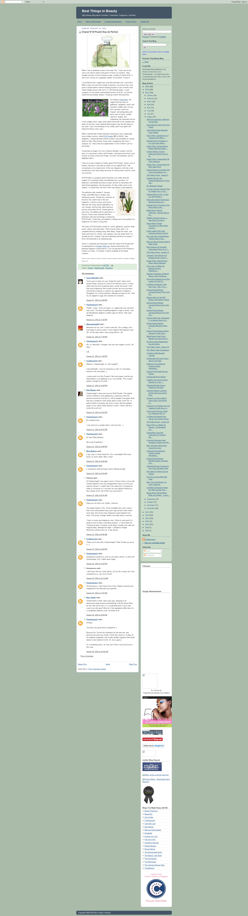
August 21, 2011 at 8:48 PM (96, 447)
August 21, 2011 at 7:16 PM (96, 320)
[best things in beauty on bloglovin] (153, 747)
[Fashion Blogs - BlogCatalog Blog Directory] (156, 782)
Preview (145, 37)
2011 (147, 93)
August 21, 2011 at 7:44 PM (96, 356)
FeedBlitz (162, 37)
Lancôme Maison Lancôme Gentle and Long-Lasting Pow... (157, 393)
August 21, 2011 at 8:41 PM (96, 412)
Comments (149, 555)
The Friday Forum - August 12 (158, 252)
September (151, 499)
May (149, 108)
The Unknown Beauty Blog (154, 865)
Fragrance (109, 268)
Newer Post (82, 664)
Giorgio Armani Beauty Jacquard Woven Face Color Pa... (158, 292)
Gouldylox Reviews (152, 843)
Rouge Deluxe (150, 849)
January (150, 95)
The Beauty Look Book (153, 856)
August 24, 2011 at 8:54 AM (96, 615)
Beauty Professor (151, 811)
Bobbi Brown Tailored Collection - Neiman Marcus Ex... (158, 213)
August (150, 117)
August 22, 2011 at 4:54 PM (96, 549)
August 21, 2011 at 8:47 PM (96, 430)
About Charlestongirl (93, 22)
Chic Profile (149, 817)
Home (80, 22)
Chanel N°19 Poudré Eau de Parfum (100, 32)
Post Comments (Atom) (97, 669)
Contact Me (144, 22)
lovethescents (91, 361)
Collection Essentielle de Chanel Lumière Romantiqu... (156, 366)
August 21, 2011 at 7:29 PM (96, 337)
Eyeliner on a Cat (151, 836)
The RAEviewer (150, 862)
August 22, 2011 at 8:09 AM (96, 461)
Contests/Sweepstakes (113, 22)
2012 (147, 512)
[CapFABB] (156, 902)
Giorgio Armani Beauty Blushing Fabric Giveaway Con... (157, 461)
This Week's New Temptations (158, 350)
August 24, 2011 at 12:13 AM (97, 578)
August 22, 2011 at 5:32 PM (96, 564)
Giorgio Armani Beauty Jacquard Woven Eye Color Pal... (158, 305)
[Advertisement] (152, 632)
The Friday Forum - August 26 (158, 422)
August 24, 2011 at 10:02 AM (97, 652)
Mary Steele (91, 598)
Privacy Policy (131, 22)
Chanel (90, 268)
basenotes (124, 100)
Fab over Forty (150, 840)
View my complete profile (154, 543)
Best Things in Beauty (99, 11)
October (150, 502)
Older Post (133, 664)
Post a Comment (87, 656)
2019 (147, 531)
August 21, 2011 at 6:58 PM (96, 300)
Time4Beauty (149, 868)
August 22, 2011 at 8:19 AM (96, 473)
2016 (147, 524)
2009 (147, 87)
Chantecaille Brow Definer (156, 377)
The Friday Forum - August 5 (157, 175)
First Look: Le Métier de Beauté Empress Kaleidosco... (155, 268)
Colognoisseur (150, 820)
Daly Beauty (91, 390)
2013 (147, 515)
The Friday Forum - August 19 (158, 347)
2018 (147, 527)
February (150, 98)
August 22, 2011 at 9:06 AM (96, 534)
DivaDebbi (148, 833)
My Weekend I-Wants (155, 186)
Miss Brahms (91, 451)
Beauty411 (148, 814)
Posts (147, 551)
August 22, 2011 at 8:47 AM (96, 495)
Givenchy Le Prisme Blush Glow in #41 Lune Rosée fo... (157, 400)
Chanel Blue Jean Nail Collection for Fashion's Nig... (156, 435)
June (149, 111)
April (149, 105)
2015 (147, 521)
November (151, 505)
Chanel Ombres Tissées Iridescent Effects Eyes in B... (157, 154)
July (149, 114)
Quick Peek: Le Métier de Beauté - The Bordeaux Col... (156, 427)
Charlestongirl (99, 268)
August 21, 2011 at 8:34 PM (96, 386)
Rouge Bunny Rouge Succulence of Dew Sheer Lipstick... (157, 226)
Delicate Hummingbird (153, 830)
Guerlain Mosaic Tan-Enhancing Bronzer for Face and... (158, 180)
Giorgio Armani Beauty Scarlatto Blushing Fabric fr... (157, 326)
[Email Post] (111, 265)
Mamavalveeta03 (92, 324)
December (151, 508)
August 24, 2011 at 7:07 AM (96, 593)
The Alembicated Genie (153, 852)
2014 (147, 518)
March (149, 102)
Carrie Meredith (92, 278)
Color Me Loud (150, 824)
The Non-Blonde (151, 859)
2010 (147, 90)
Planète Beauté (150, 846)
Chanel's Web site (103, 246)
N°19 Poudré (108, 136)
